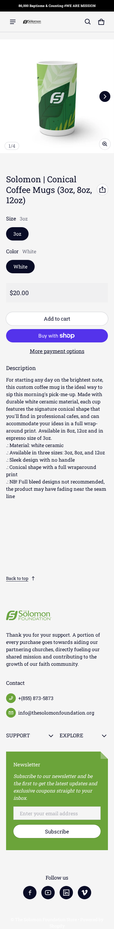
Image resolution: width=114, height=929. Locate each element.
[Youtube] (48, 892)
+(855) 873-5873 (36, 698)
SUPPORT (18, 735)
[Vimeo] (84, 892)
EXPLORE (71, 735)
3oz (17, 234)
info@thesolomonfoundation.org (56, 712)
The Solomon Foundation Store (46, 919)
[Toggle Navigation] (12, 22)
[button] (88, 22)
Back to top (17, 578)
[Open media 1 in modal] (57, 96)
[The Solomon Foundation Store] (32, 22)
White (20, 266)
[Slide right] (104, 96)
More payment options (57, 351)
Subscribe (57, 831)
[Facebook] (29, 892)
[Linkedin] (66, 892)
